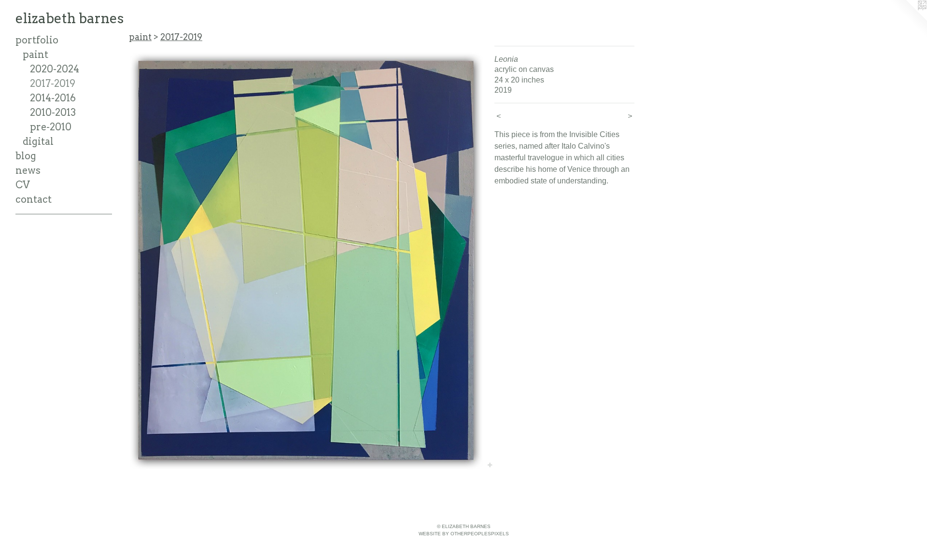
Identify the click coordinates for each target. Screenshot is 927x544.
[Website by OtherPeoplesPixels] (907, 19)
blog (25, 156)
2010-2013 (53, 112)
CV (22, 185)
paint (35, 54)
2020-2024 (54, 69)
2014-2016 (53, 98)
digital (38, 141)
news (28, 170)
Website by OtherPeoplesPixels (464, 533)
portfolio (36, 40)
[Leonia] (307, 258)
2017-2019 (52, 83)
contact (33, 199)
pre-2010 (50, 127)
